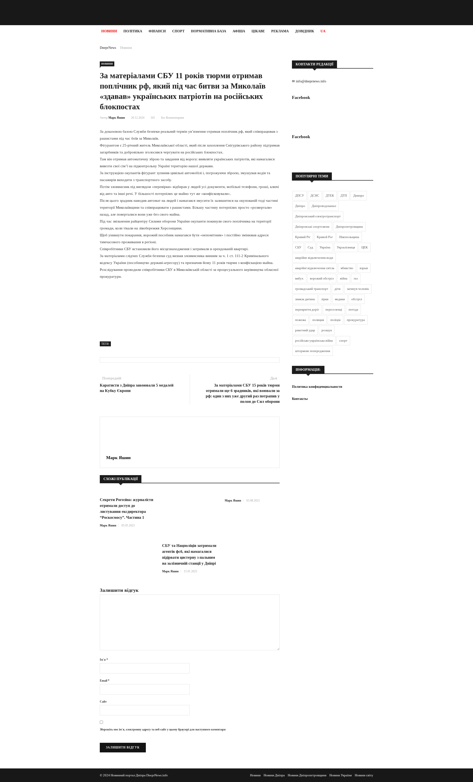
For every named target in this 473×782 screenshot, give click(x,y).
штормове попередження (312, 351)
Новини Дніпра (274, 775)
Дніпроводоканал (324, 206)
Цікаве (258, 31)
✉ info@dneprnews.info (309, 81)
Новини (109, 31)
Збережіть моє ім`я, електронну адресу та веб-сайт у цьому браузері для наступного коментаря (163, 729)
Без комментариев (172, 117)
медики (340, 299)
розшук (326, 330)
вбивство (347, 268)
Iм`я (104, 659)
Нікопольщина (349, 237)
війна (343, 278)
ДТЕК (330, 195)
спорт (343, 340)
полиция (318, 320)
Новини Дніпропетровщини (307, 775)
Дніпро (300, 206)
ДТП (343, 195)
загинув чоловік (358, 289)
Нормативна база (208, 31)
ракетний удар (305, 330)
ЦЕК (364, 247)
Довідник (304, 31)
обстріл (356, 299)
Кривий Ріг (302, 237)
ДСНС (314, 195)
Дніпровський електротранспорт (318, 216)
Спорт (178, 31)
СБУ (298, 247)
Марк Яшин (116, 117)
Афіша (239, 31)
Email (104, 680)
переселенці (333, 309)
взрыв (364, 268)
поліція (335, 320)
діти (337, 289)
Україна (325, 247)
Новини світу (364, 775)
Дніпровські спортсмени (312, 226)
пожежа (300, 320)
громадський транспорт (311, 289)
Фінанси (157, 31)
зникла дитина (305, 299)
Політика (132, 31)
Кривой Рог (325, 237)
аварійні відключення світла (314, 268)
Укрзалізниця (346, 247)
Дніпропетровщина (349, 226)
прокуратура (356, 320)
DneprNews (108, 48)
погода (353, 309)
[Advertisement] (29, 111)
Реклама (280, 31)
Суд (310, 247)
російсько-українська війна (314, 340)
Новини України (340, 775)
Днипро (358, 195)
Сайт (103, 701)
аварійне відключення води (314, 258)
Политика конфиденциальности (317, 387)
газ (356, 278)
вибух (299, 278)
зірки (324, 299)
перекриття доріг (307, 309)
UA (323, 31)
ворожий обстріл (322, 278)
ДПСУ (299, 195)
